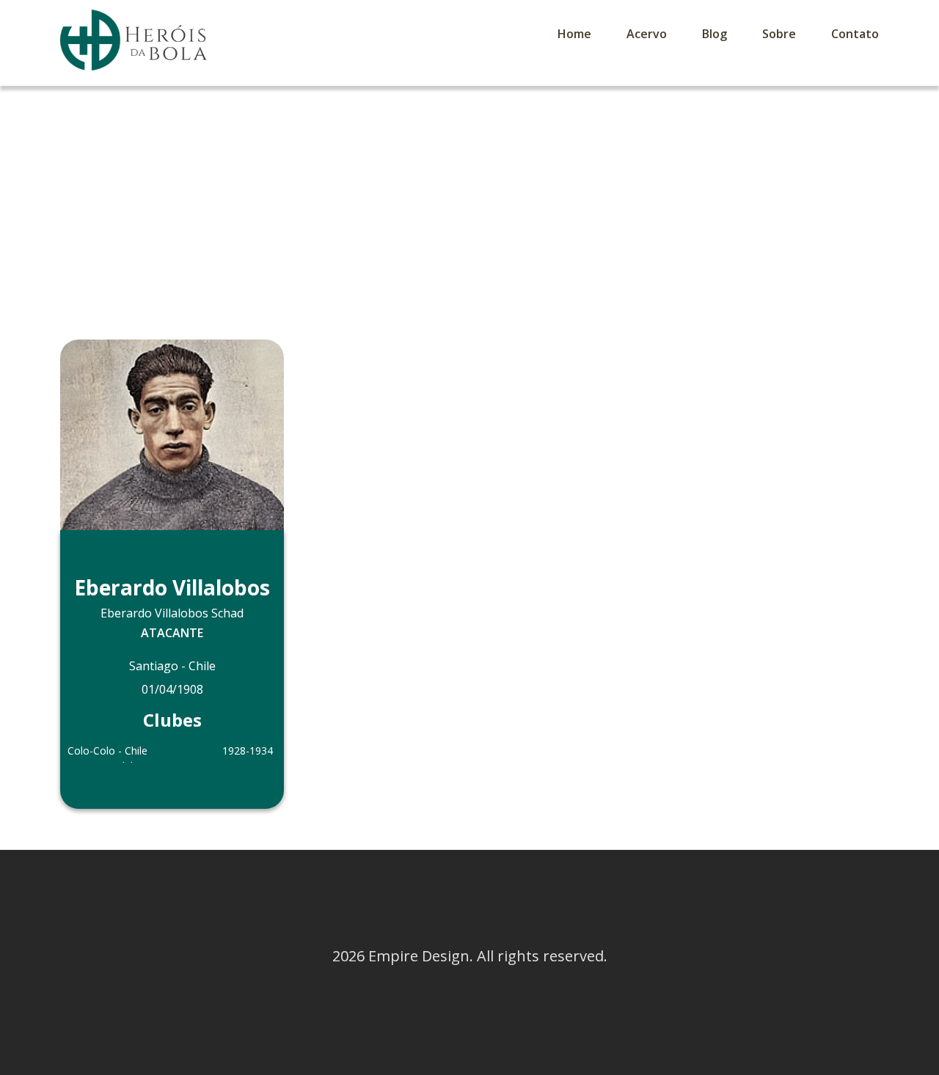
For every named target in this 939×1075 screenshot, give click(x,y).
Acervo (646, 34)
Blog (714, 34)
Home (574, 34)
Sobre (779, 34)
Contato (855, 34)
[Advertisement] (469, 195)
